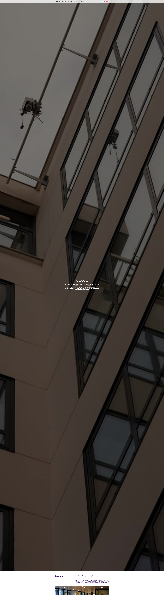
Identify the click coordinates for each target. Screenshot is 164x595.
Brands (60, 1)
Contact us (85, 1)
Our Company (72, 1)
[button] (64, 1)
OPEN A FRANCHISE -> (105, 1)
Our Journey (67, 1)
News (83, 1)
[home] (56, 1)
